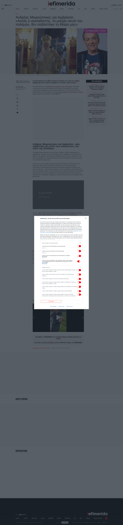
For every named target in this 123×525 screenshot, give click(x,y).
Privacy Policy (69, 306)
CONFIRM (51, 301)
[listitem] (61, 243)
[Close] (86, 218)
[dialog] (61, 262)
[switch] (79, 246)
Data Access (61, 306)
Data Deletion (53, 306)
